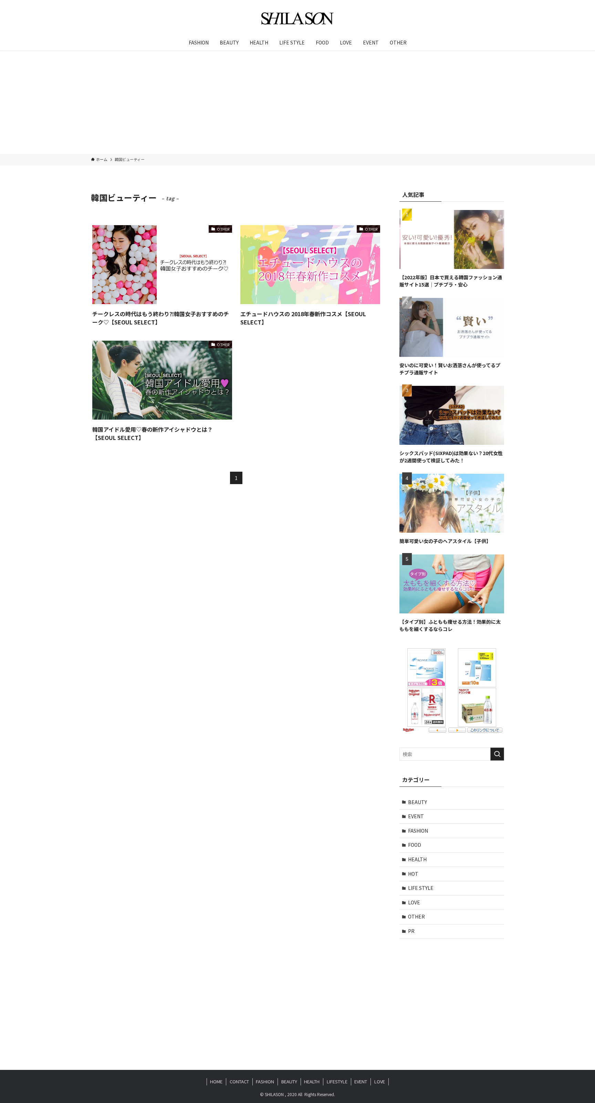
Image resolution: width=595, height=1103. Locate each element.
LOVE (414, 902)
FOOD (414, 844)
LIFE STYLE (421, 887)
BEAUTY (417, 802)
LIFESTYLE (337, 1081)
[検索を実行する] (497, 754)
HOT (413, 873)
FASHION (418, 830)
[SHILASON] (297, 18)
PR (411, 930)
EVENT (416, 816)
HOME (216, 1081)
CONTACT (239, 1081)
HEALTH (417, 859)
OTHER (416, 916)
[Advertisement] (297, 102)
